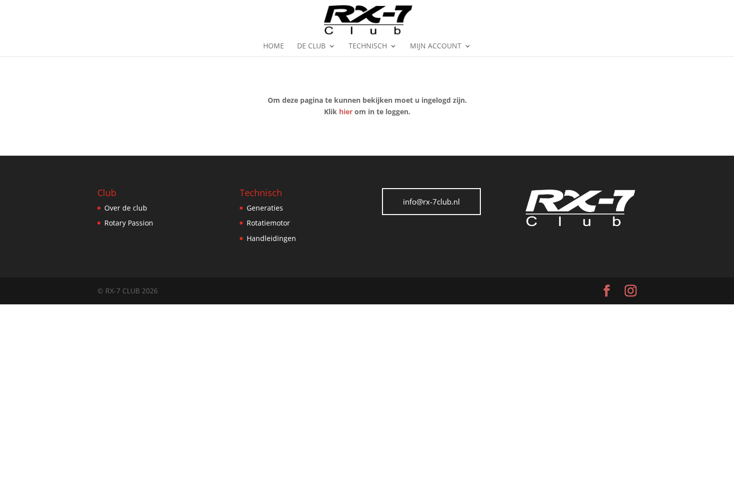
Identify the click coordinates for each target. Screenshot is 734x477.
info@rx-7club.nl (431, 202)
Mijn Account (435, 46)
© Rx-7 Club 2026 (127, 290)
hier (346, 111)
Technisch (368, 46)
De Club (311, 46)
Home (273, 46)
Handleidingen (271, 238)
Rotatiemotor (268, 223)
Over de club (125, 208)
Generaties (265, 208)
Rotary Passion (128, 223)
